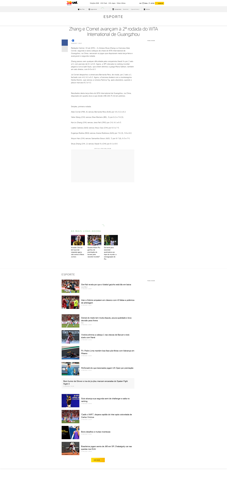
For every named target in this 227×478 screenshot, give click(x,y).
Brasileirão (125, 9)
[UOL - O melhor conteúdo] (71, 3)
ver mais (97, 460)
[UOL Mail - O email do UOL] (145, 3)
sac (140, 3)
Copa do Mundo (135, 9)
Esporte (113, 17)
